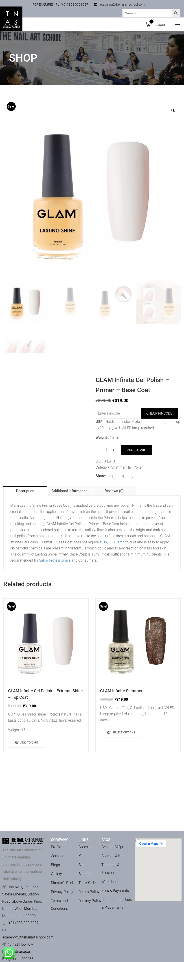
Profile (56, 847)
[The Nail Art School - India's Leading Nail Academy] (11, 18)
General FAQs (112, 847)
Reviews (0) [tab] (114, 491)
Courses (85, 847)
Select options (123, 732)
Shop (83, 865)
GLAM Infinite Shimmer (121, 690)
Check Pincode (159, 413)
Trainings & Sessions (110, 869)
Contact (57, 856)
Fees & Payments (115, 890)
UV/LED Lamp (114, 542)
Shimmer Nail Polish (127, 467)
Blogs (55, 865)
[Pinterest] (133, 476)
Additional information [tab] (69, 491)
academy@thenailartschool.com (122, 4)
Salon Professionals (54, 560)
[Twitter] (123, 476)
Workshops (110, 882)
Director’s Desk (62, 883)
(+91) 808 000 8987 (74, 4)
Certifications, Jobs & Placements (116, 903)
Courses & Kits (112, 856)
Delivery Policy (90, 901)
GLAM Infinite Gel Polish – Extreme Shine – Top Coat (45, 694)
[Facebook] (113, 476)
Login (160, 24)
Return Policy (89, 892)
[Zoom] (173, 110)
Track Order (88, 883)
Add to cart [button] (29, 742)
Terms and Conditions (59, 905)
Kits (82, 856)
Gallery (56, 874)
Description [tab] (25, 491)
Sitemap (85, 874)
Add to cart (136, 450)
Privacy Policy (62, 892)
